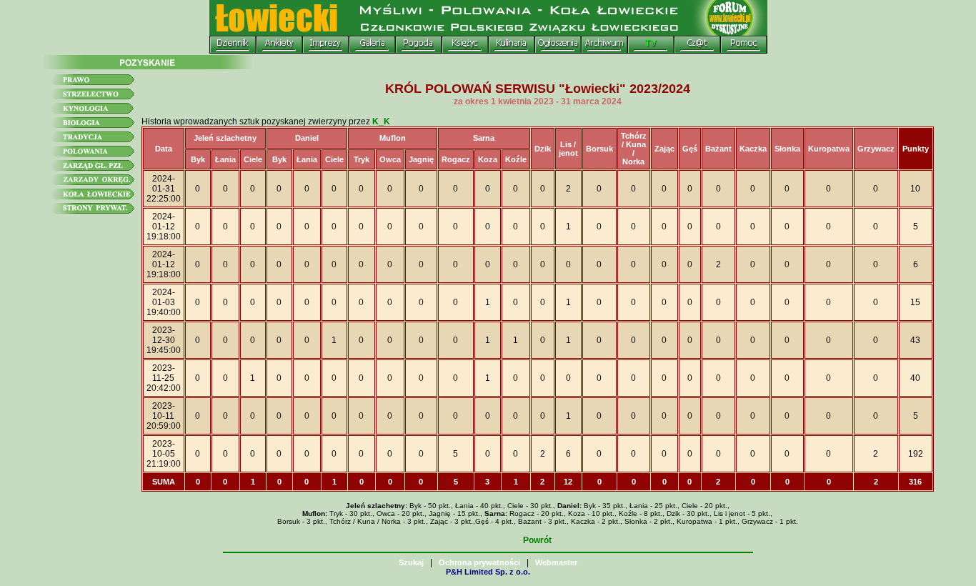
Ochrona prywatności (479, 562)
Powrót (537, 540)
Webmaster (556, 562)
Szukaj (411, 562)
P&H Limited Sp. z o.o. (488, 571)
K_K (381, 121)
